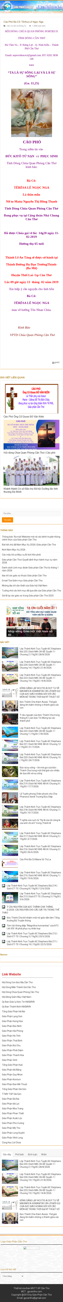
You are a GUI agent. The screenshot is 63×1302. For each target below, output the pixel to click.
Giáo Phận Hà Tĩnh (11, 1035)
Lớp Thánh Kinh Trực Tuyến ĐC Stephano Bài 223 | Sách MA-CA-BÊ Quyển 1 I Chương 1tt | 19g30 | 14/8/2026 (40, 678)
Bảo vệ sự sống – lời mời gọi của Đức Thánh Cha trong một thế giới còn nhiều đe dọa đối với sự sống (39, 770)
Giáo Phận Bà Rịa (10, 1099)
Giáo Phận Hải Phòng (12, 1031)
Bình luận (32, 1154)
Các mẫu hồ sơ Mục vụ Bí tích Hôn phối (21, 554)
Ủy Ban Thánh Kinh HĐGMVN (16, 1006)
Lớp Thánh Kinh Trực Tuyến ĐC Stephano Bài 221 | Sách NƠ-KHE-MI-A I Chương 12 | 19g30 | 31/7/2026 (40, 744)
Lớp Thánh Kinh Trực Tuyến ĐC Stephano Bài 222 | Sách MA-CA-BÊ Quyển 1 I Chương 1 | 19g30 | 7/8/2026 (40, 731)
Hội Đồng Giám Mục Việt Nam (16, 997)
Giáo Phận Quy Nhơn (12, 1074)
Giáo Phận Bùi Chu (11, 1045)
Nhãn (44, 1154)
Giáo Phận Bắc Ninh (12, 1026)
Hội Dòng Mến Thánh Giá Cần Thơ (19, 987)
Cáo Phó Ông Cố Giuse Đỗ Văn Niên (24, 416)
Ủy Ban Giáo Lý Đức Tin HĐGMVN (18, 1001)
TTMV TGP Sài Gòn (11, 1094)
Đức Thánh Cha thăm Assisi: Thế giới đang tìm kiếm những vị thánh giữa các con (39, 705)
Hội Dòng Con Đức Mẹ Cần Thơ (17, 982)
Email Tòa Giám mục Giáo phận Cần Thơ (22, 580)
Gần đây (7, 1154)
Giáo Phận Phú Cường (13, 1123)
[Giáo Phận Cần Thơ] (31, 6)
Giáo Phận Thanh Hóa (13, 1055)
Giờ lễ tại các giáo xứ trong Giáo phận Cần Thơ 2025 (28, 595)
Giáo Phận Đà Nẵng (11, 1069)
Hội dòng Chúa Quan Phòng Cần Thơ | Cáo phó (29, 452)
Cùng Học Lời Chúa (11, 1142)
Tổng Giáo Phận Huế (12, 1065)
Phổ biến (19, 1154)
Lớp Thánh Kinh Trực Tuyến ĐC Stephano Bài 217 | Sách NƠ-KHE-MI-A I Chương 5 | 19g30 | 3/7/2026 (40, 836)
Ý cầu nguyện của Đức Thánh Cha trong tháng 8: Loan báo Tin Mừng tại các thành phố (40, 718)
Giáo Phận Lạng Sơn (12, 1016)
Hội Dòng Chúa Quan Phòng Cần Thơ (20, 992)
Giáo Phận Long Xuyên (13, 1133)
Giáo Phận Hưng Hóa (12, 1021)
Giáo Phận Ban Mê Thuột (14, 1084)
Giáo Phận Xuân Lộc (12, 1118)
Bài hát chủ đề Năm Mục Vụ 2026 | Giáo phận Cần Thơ (29, 544)
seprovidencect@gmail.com (27, 55)
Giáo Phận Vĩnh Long (12, 1137)
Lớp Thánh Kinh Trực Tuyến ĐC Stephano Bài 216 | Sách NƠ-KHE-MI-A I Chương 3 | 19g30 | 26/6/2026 (40, 849)
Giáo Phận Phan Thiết (13, 1113)
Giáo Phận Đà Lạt (10, 1103)
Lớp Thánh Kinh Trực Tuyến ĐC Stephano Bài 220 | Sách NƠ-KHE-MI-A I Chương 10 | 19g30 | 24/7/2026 (40, 757)
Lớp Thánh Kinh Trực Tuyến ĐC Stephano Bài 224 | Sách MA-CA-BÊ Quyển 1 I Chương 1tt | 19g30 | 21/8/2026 (40, 665)
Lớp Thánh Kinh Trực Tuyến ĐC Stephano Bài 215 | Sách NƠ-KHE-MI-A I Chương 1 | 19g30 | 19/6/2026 (40, 875)
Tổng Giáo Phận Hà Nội (13, 1011)
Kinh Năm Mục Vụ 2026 (13, 549)
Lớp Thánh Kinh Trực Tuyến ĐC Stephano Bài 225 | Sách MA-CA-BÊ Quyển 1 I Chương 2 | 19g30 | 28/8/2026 (40, 651)
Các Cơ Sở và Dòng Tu (16, 26)
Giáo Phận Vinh (9, 1060)
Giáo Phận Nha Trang (12, 1108)
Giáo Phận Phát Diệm (12, 1050)
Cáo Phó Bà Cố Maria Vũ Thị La (35, 859)
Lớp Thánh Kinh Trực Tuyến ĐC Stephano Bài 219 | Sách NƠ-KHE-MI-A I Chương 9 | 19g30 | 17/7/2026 (40, 783)
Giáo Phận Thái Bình (12, 1040)
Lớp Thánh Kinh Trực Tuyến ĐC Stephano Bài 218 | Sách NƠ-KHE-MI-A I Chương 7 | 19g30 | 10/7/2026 (40, 810)
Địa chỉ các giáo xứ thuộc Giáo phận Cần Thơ (24, 575)
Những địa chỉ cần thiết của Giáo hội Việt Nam (24, 585)
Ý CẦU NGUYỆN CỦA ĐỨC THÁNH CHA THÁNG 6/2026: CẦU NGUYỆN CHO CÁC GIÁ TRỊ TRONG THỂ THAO (30, 910)
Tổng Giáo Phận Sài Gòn (14, 1089)
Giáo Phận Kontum (11, 1079)
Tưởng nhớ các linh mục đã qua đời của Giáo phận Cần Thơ (31, 590)
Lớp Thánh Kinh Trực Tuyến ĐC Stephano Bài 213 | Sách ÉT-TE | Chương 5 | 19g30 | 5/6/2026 (40, 896)
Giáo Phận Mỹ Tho (11, 1128)
